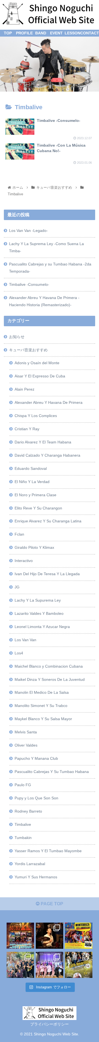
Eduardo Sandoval (31, 468)
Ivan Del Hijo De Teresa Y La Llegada (47, 574)
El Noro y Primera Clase (35, 495)
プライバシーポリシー (49, 1024)
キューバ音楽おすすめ (28, 350)
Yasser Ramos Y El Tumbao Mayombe (48, 851)
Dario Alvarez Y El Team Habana (43, 442)
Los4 (19, 653)
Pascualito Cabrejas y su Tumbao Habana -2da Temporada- (50, 267)
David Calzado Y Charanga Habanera (47, 455)
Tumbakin (23, 837)
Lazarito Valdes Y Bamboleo (39, 613)
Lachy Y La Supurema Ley (38, 600)
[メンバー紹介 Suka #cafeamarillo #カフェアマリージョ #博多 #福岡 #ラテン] (49, 935)
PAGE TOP (51, 903)
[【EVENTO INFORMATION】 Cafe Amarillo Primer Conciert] (20, 935)
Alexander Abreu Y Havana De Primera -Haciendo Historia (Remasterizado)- (44, 301)
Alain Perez (24, 389)
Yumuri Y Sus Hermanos (36, 877)
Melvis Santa (26, 732)
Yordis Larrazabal (30, 864)
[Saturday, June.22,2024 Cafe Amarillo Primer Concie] (49, 964)
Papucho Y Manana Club (36, 758)
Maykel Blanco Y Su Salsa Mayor (43, 719)
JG (17, 587)
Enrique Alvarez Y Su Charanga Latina (48, 521)
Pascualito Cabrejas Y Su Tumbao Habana (52, 771)
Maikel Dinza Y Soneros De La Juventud (50, 679)
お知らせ (16, 336)
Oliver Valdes (26, 745)
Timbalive (23, 824)
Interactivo (24, 560)
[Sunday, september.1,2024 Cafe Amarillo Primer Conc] (20, 964)
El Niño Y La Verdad (32, 481)
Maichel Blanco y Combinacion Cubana (49, 666)
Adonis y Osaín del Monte (37, 363)
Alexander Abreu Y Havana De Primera (48, 402)
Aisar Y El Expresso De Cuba (40, 376)
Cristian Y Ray (27, 429)
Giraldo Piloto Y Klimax (34, 547)
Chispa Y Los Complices (36, 415)
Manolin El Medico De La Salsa (42, 692)
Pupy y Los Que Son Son (36, 798)
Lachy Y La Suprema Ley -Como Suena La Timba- (46, 247)
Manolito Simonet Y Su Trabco (41, 705)
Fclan (19, 534)
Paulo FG (23, 785)
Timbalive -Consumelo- (29, 284)
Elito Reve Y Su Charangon (38, 508)
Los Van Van (25, 640)
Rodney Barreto (28, 811)
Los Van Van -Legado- (28, 230)
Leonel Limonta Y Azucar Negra (42, 626)
